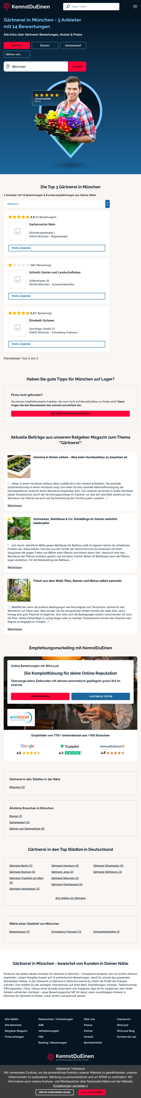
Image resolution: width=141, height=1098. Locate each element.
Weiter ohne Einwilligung (54, 1092)
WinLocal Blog (126, 1030)
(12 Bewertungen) (45, 217)
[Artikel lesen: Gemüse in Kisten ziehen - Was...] (19, 466)
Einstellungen (64, 1019)
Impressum (124, 1019)
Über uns (89, 1019)
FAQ (40, 1036)
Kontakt (88, 1036)
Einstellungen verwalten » (70, 1086)
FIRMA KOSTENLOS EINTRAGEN (73, 413)
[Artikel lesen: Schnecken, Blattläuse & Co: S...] (19, 528)
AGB (41, 1024)
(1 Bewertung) (43, 265)
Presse (88, 1024)
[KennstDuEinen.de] (27, 6)
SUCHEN (77, 66)
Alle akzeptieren (92, 1092)
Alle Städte (11, 1019)
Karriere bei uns (126, 1036)
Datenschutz (46, 1019)
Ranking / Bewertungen (52, 1042)
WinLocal (122, 1024)
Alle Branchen (13, 1024)
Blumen (15, 816)
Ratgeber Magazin (16, 1030)
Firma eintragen (14, 1036)
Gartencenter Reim (42, 224)
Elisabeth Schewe (41, 320)
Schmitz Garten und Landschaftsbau (55, 272)
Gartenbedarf (19, 822)
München (17, 787)
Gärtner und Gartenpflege (26, 828)
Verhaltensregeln (48, 1030)
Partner (88, 1030)
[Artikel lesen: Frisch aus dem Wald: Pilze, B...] (19, 590)
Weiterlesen (15, 505)
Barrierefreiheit (93, 1042)
